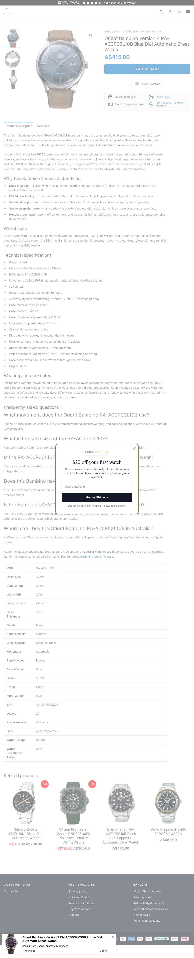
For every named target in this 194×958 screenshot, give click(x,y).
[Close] (134, 448)
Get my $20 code (97, 497)
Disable (104, 950)
